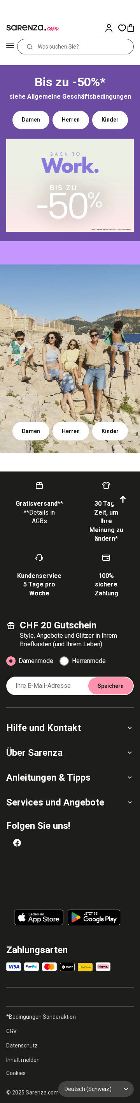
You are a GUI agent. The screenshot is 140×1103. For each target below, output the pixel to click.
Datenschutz (22, 1045)
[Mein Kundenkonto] (111, 28)
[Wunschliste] (122, 28)
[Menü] (10, 46)
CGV (11, 1031)
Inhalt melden (23, 1060)
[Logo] (31, 28)
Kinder (110, 120)
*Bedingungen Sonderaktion (41, 1017)
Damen (31, 120)
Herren (71, 120)
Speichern (111, 686)
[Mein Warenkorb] (133, 28)
